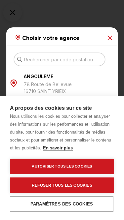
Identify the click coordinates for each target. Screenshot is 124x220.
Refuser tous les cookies (62, 185)
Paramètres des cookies (61, 204)
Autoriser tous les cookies (62, 166)
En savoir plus (58, 147)
